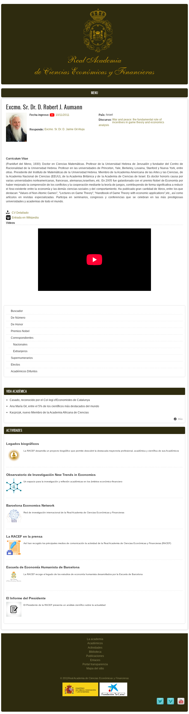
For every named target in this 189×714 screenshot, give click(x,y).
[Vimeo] (170, 704)
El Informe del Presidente (26, 598)
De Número (18, 317)
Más (180, 419)
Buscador (17, 311)
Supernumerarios (22, 358)
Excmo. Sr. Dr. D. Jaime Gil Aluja (64, 129)
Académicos (95, 643)
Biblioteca (95, 651)
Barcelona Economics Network (30, 505)
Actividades (95, 647)
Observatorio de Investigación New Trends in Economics (51, 475)
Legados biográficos (22, 444)
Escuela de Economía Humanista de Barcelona (43, 567)
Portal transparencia (95, 664)
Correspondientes (22, 337)
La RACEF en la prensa (24, 536)
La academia (95, 639)
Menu (94, 93)
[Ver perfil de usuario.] (16, 140)
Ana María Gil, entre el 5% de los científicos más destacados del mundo (54, 406)
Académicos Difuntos (24, 371)
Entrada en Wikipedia (25, 217)
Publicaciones (95, 656)
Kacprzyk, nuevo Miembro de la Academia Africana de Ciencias (49, 412)
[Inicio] (94, 28)
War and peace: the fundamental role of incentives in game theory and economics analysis (131, 122)
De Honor (17, 324)
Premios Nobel (20, 331)
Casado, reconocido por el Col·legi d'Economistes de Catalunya (50, 400)
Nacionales (20, 344)
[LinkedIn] (160, 704)
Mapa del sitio (95, 668)
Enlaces (95, 660)
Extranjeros (20, 351)
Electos (15, 364)
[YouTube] (181, 704)
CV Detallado (20, 212)
